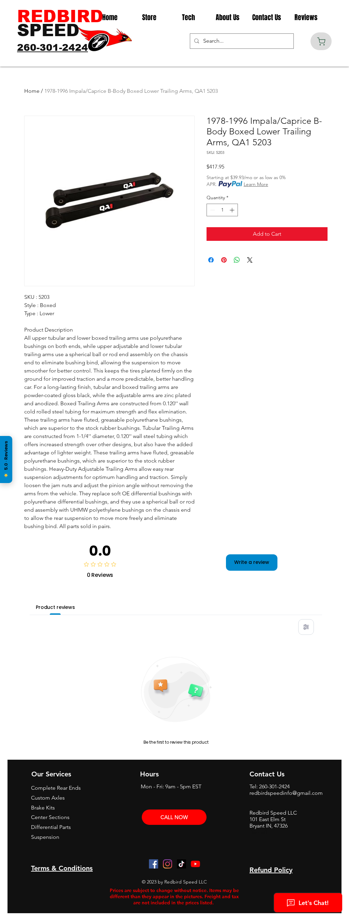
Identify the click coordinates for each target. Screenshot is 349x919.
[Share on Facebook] (211, 260)
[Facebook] (153, 864)
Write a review (251, 562)
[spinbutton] (222, 210)
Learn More (256, 184)
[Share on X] (250, 260)
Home (32, 91)
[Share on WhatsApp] (237, 260)
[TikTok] (181, 864)
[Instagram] (167, 864)
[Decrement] (212, 210)
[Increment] (232, 210)
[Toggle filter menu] (306, 627)
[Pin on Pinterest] (224, 260)
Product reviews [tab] (55, 607)
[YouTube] (195, 864)
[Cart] (321, 41)
